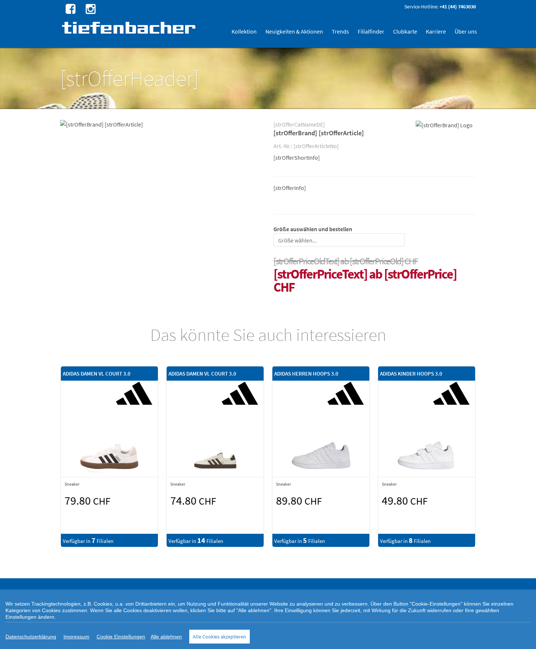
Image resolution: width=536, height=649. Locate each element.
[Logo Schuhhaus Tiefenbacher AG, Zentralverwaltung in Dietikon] (129, 27)
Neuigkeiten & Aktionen (294, 31)
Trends (340, 31)
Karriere (436, 31)
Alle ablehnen (166, 637)
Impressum (76, 637)
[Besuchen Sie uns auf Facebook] (70, 8)
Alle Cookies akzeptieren (219, 636)
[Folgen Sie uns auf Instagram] (90, 8)
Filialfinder (371, 31)
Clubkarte (405, 31)
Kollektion (244, 31)
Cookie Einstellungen (121, 637)
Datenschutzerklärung (30, 637)
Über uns (466, 31)
